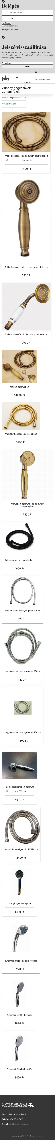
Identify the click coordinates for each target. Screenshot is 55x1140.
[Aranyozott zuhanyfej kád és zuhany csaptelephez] (27, 474)
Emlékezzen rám (11, 26)
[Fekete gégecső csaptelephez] (19, 539)
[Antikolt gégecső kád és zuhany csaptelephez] (26, 132)
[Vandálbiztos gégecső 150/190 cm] (21, 826)
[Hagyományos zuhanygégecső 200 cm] (23, 708)
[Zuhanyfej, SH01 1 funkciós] (19, 993)
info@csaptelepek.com (19, 1124)
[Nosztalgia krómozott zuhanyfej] (19, 765)
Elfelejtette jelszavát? (10, 29)
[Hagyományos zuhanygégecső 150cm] (22, 646)
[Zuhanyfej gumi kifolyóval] (19, 882)
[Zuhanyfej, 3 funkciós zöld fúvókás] (21, 938)
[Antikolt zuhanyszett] (19, 366)
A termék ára (10, 103)
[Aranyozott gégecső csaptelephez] (21, 416)
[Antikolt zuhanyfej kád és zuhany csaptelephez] (26, 219)
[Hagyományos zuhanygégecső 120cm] (22, 591)
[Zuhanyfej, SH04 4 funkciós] (19, 1048)
